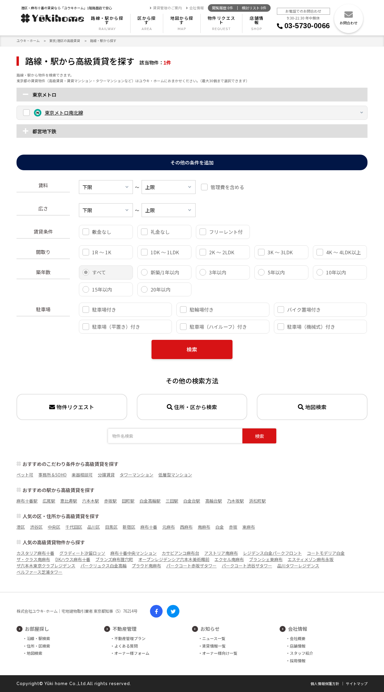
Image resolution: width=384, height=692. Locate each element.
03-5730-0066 (307, 26)
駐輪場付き (202, 309)
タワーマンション (136, 475)
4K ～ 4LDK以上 (343, 252)
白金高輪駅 (150, 501)
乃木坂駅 (235, 501)
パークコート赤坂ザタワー (191, 566)
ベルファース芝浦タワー (39, 572)
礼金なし (160, 231)
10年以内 (336, 272)
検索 (192, 349)
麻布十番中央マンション (133, 553)
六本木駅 (90, 501)
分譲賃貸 (106, 475)
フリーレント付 (226, 231)
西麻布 (186, 527)
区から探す (146, 20)
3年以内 (217, 272)
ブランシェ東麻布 (266, 559)
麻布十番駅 (27, 501)
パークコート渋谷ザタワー (247, 566)
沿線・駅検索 (38, 638)
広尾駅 (49, 501)
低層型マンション (175, 475)
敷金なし (101, 231)
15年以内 (102, 289)
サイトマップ (357, 683)
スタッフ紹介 (301, 653)
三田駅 (172, 501)
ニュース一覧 (213, 638)
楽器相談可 (82, 475)
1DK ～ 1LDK (165, 252)
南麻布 (204, 527)
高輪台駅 (213, 501)
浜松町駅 (257, 501)
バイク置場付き (304, 309)
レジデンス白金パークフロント (272, 553)
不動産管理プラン (130, 638)
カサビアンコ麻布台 (180, 553)
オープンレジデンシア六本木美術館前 (173, 559)
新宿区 (129, 527)
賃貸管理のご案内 (167, 8)
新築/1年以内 (165, 272)
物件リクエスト (221, 20)
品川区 (93, 527)
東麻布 (248, 527)
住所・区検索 (38, 646)
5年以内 (276, 272)
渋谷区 (36, 527)
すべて (99, 272)
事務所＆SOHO (52, 475)
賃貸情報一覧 (214, 646)
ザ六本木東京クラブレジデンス (45, 566)
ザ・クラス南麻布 (33, 559)
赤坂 (233, 527)
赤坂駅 (110, 501)
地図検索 (316, 407)
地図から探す (182, 20)
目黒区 (111, 527)
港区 (20, 527)
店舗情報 (256, 20)
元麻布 (168, 527)
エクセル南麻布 (229, 559)
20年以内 (160, 289)
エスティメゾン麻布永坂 (311, 559)
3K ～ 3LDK (280, 252)
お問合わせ (349, 22)
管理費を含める (227, 187)
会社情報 (196, 8)
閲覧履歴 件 (222, 8)
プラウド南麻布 (146, 566)
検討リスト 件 (254, 8)
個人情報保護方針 (324, 683)
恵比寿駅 (68, 501)
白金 (219, 527)
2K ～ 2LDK (221, 252)
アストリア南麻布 (221, 553)
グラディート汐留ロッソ (82, 553)
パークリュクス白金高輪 (103, 566)
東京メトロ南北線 (64, 112)
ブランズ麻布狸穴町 (114, 559)
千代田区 (73, 527)
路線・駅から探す (107, 20)
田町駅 (128, 501)
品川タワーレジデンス (298, 566)
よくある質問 (126, 646)
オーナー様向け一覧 (219, 653)
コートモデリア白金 (326, 553)
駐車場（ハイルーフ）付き (218, 326)
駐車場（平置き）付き (116, 326)
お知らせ (210, 628)
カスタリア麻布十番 (35, 553)
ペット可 (24, 475)
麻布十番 (148, 527)
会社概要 (297, 638)
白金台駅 (191, 501)
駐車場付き (104, 309)
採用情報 (297, 660)
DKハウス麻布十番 (72, 559)
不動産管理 (124, 628)
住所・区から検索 (195, 407)
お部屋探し (37, 628)
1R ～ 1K (101, 252)
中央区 (54, 527)
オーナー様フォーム (131, 653)
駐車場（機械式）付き (311, 326)
